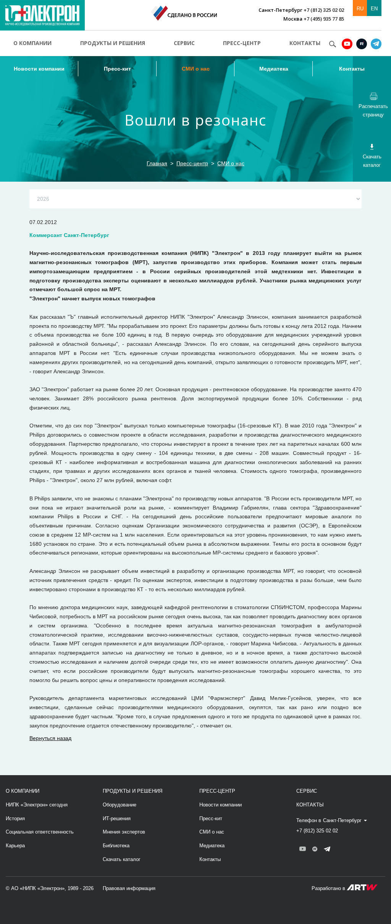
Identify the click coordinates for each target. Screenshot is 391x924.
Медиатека (273, 69)
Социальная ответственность (40, 832)
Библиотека (116, 845)
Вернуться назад (50, 738)
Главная (157, 163)
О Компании (22, 791)
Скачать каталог (122, 859)
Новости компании (39, 69)
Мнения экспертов (124, 832)
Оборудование (119, 805)
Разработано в (329, 888)
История (15, 818)
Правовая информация (129, 888)
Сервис (184, 43)
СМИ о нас (196, 69)
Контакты (304, 43)
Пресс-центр (242, 43)
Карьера (15, 845)
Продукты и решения (112, 43)
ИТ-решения (117, 818)
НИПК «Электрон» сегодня (37, 805)
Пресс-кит (117, 69)
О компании (32, 43)
